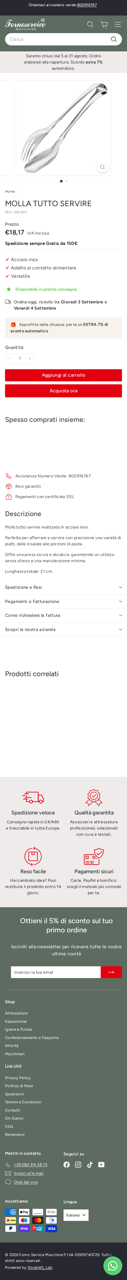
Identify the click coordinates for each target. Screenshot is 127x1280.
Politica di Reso (19, 1086)
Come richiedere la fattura (33, 615)
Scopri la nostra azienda (30, 629)
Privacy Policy (18, 1078)
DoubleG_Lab (40, 1267)
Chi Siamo (14, 1118)
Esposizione (16, 1021)
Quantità (14, 347)
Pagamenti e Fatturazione (32, 601)
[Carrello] (104, 24)
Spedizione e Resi (23, 587)
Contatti (12, 1110)
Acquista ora (64, 390)
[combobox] (63, 39)
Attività (12, 1045)
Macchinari (15, 1054)
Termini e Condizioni (23, 1102)
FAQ (9, 1126)
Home (10, 191)
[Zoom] (102, 167)
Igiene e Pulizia (18, 1029)
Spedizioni (14, 1094)
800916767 (87, 5)
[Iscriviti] (111, 972)
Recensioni (15, 1134)
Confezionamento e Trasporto (32, 1037)
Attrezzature (16, 1013)
